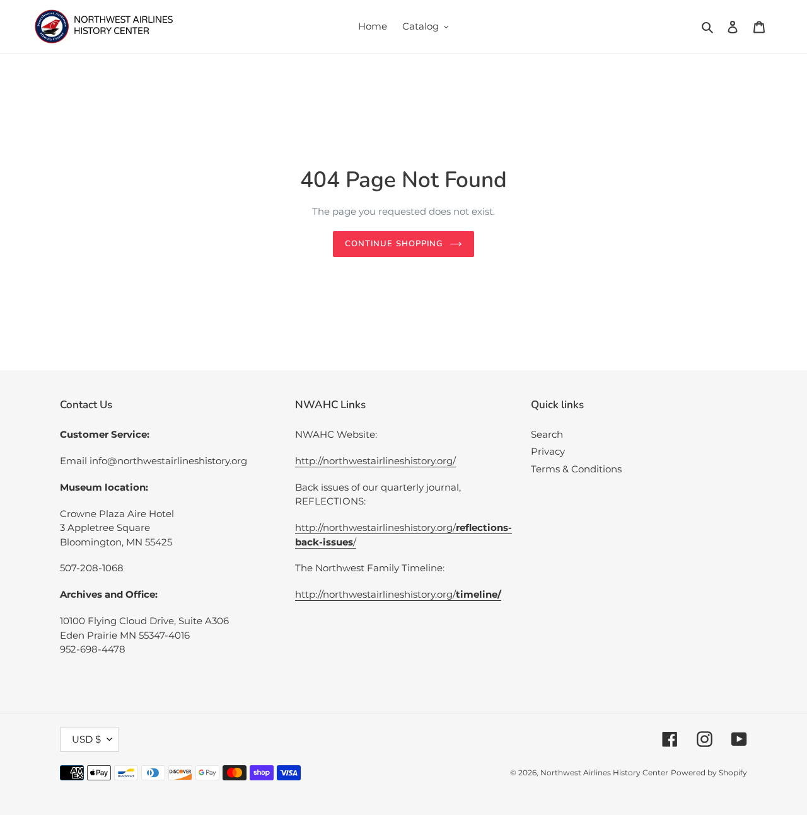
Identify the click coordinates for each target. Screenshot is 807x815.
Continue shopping (394, 243)
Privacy (548, 451)
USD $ (86, 739)
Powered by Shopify (709, 772)
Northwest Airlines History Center (604, 772)
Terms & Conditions (576, 469)
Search (547, 434)
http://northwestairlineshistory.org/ (375, 461)
